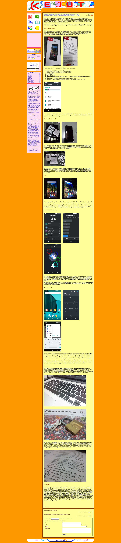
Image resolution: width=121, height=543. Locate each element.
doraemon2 (30, 73)
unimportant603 (30, 81)
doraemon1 (30, 76)
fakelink (29, 77)
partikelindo (30, 78)
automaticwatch (31, 82)
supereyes (30, 75)
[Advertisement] (34, 40)
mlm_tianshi (30, 74)
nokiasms (30, 79)
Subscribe (85, 524)
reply (89, 511)
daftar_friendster (31, 80)
